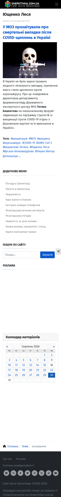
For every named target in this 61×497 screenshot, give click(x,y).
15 (44, 365)
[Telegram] (6, 473)
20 (30, 370)
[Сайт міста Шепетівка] (22, 4)
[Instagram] (41, 473)
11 (16, 365)
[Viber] (13, 473)
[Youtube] (55, 473)
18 (16, 370)
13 (30, 365)
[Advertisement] (30, 302)
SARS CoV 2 (45, 143)
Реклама (21, 458)
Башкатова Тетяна (16, 147)
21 (37, 370)
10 (9, 365)
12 (23, 365)
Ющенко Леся (40, 147)
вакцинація (20, 138)
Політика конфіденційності (18, 465)
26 (23, 375)
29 (44, 375)
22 (44, 370)
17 (9, 370)
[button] (56, 4)
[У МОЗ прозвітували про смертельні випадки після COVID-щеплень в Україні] (30, 60)
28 (37, 375)
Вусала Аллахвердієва (19, 151)
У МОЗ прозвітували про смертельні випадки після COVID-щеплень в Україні (27, 32)
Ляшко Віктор (45, 151)
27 (30, 375)
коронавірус (12, 143)
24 (9, 375)
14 (37, 365)
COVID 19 (29, 143)
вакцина (44, 138)
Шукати (48, 254)
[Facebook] (20, 473)
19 (23, 370)
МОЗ (33, 138)
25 (16, 375)
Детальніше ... (12, 156)
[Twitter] (27, 473)
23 (51, 370)
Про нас (7, 458)
